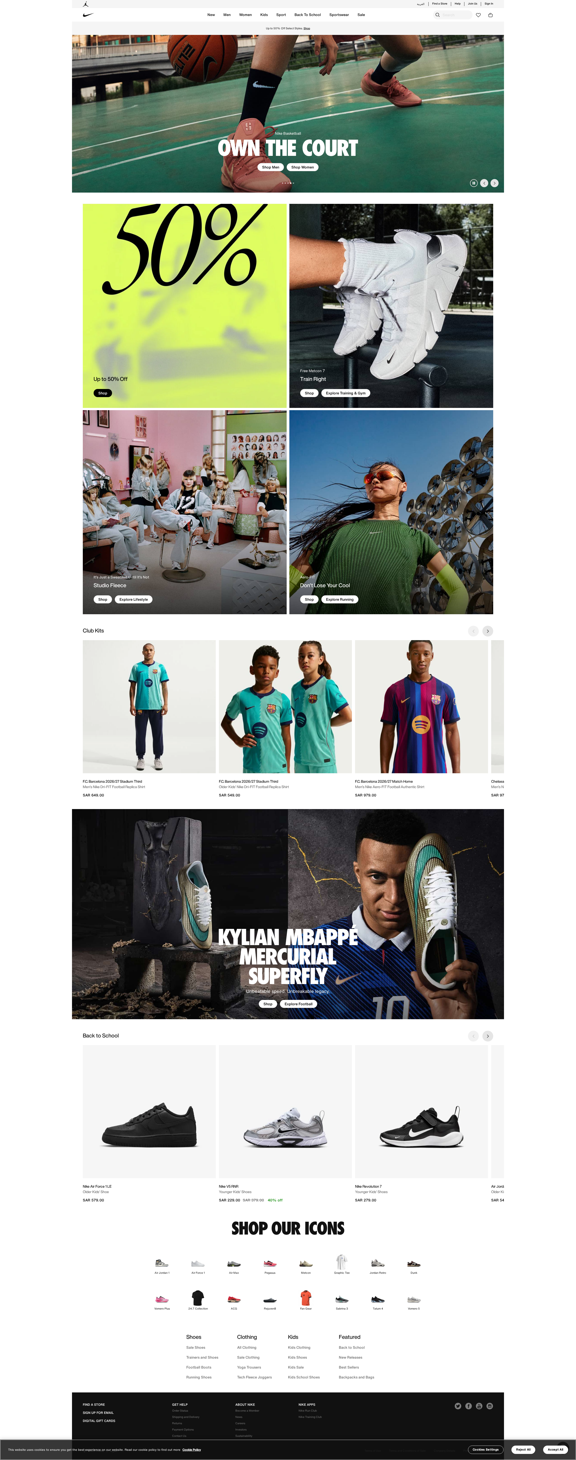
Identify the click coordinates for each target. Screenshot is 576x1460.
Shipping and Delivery (185, 1417)
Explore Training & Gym (346, 393)
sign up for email (98, 1413)
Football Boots (198, 1367)
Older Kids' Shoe (96, 1191)
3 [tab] (288, 183)
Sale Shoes (195, 1347)
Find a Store (439, 3)
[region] (288, 1450)
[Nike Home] (88, 15)
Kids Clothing (299, 1347)
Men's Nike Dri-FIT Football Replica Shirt (114, 786)
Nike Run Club (308, 1410)
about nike (245, 1405)
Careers (240, 1423)
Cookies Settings (486, 1449)
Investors (241, 1429)
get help (180, 1405)
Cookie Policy (191, 1450)
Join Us (472, 3)
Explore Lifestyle (133, 599)
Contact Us (179, 1436)
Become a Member (247, 1410)
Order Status (180, 1410)
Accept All (555, 1449)
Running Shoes (199, 1377)
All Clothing (246, 1347)
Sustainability (243, 1436)
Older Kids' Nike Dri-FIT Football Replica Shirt (254, 786)
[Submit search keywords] (437, 14)
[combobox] (452, 14)
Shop (288, 167)
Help (458, 3)
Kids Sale (296, 1367)
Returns (177, 1423)
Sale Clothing (248, 1357)
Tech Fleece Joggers (254, 1377)
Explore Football (299, 1004)
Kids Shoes (297, 1357)
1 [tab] (282, 183)
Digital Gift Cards (99, 1421)
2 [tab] (285, 183)
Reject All (523, 1449)
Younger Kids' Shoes (235, 1191)
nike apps (307, 1405)
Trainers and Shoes (202, 1357)
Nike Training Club (310, 1417)
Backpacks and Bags (356, 1377)
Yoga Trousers (249, 1367)
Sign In (489, 3)
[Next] (494, 183)
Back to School (352, 1347)
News (238, 1417)
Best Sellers (349, 1367)
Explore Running (340, 599)
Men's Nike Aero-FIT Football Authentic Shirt (389, 786)
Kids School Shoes (304, 1377)
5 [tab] (293, 183)
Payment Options (183, 1429)
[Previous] (484, 183)
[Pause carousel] (474, 183)
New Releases (350, 1357)
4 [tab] (290, 183)
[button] (211, 15)
